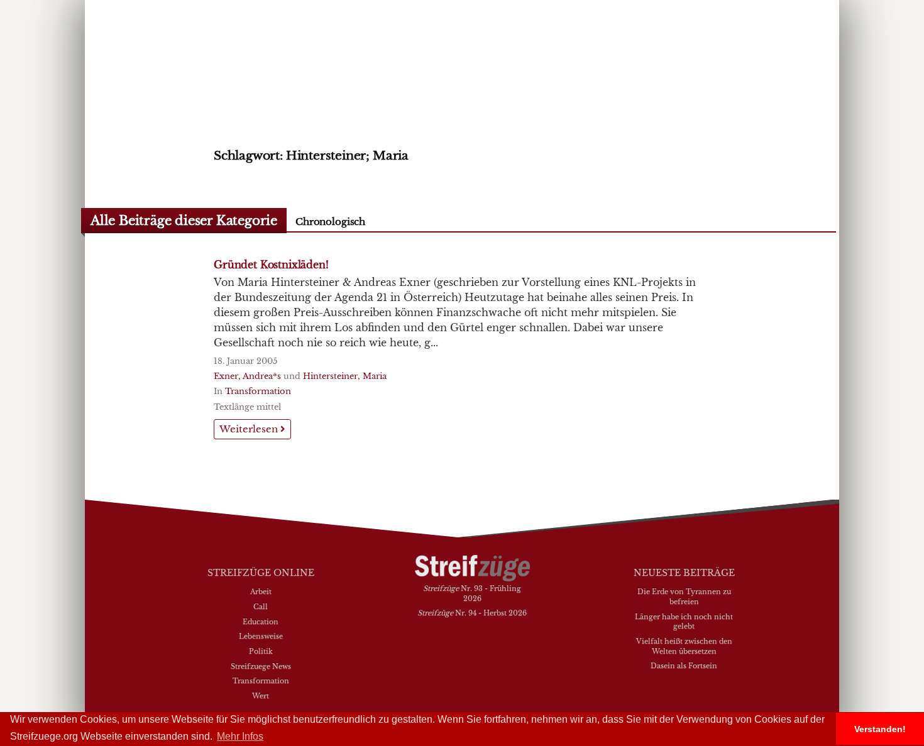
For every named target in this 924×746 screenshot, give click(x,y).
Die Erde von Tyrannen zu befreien (684, 596)
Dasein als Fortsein (684, 665)
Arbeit (261, 591)
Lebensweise (261, 636)
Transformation (258, 391)
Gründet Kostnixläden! (271, 264)
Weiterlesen (249, 429)
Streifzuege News (261, 666)
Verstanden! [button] (880, 729)
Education (260, 621)
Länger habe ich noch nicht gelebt (684, 621)
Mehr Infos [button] (240, 736)
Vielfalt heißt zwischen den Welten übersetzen (684, 646)
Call (260, 606)
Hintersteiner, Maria (345, 376)
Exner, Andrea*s (247, 376)
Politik (261, 651)
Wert (260, 695)
